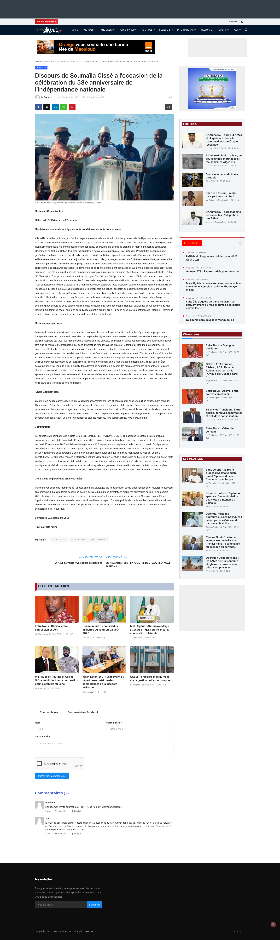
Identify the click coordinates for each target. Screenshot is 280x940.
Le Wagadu (135, 684)
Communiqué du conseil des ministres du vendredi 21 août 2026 (100, 629)
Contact (233, 21)
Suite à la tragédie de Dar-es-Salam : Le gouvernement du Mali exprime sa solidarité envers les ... (213, 305)
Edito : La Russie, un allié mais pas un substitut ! (221, 194)
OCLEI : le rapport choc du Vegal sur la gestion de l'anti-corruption (150, 678)
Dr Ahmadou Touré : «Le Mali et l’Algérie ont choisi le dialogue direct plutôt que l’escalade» (224, 139)
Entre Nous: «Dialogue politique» (220, 347)
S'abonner (94, 904)
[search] (246, 30)
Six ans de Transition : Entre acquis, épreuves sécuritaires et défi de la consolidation (224, 413)
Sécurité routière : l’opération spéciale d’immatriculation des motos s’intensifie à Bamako (223, 497)
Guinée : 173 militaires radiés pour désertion (213, 271)
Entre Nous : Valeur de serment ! (219, 430)
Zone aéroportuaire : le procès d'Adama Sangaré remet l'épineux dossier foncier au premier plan (221, 474)
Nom (37, 722)
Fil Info (74, 29)
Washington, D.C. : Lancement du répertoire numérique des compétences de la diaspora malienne (103, 682)
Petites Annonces (45, 21)
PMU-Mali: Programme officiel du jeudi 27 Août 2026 (211, 258)
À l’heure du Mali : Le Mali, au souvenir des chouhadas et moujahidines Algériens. (224, 159)
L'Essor (209, 148)
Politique (49, 61)
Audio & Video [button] (127, 29)
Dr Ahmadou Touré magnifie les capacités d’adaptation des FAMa (223, 215)
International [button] (185, 29)
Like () (77, 810)
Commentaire (42, 736)
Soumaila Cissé (59, 539)
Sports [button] (223, 29)
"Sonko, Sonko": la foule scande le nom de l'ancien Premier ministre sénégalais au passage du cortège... (223, 542)
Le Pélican (210, 200)
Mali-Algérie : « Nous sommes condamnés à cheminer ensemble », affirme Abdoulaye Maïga (213, 286)
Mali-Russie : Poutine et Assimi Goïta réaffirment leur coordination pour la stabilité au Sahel (56, 680)
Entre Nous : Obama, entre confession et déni (51, 627)
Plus (236, 29)
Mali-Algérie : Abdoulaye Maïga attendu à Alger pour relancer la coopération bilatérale (149, 629)
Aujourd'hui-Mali (212, 380)
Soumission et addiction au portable (222, 176)
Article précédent (92, 557)
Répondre (62, 810)
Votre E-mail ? (114, 722)
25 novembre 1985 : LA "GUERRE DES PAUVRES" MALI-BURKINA (138, 564)
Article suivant (114, 557)
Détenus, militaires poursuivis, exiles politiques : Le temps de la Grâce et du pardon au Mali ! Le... (224, 518)
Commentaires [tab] (49, 712)
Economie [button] (164, 29)
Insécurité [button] (206, 29)
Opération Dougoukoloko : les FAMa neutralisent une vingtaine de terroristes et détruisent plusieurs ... (222, 562)
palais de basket (78, 539)
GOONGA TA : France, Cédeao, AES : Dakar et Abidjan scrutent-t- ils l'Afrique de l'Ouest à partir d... (222, 370)
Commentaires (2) (52, 793)
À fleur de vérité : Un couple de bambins (78, 562)
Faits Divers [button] (106, 29)
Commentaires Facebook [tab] (83, 712)
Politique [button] (147, 29)
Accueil (38, 61)
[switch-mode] (242, 22)
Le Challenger (41, 634)
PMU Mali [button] (88, 29)
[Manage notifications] (273, 924)
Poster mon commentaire (52, 775)
